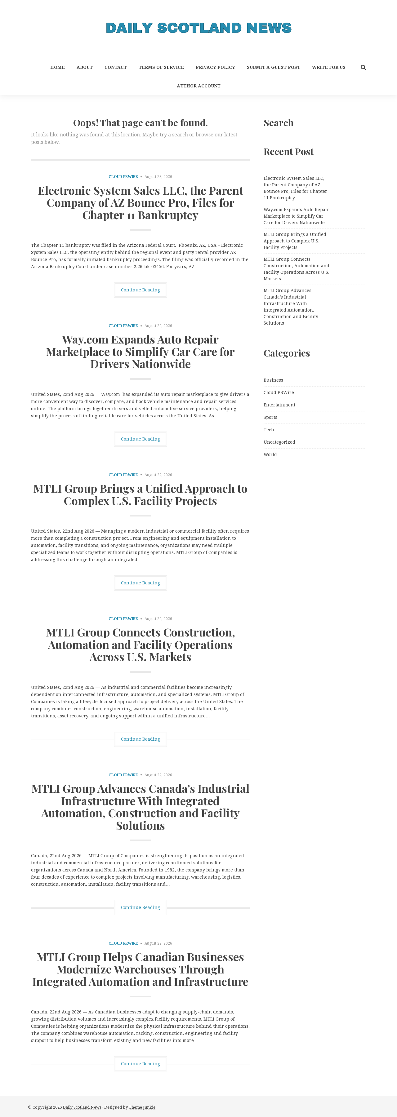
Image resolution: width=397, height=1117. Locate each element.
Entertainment (279, 404)
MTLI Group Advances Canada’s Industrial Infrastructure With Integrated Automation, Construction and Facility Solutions (140, 806)
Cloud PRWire (123, 177)
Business (273, 380)
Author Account (199, 85)
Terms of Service (161, 67)
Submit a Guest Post (273, 67)
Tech (269, 429)
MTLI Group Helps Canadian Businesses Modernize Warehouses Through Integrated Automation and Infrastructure (140, 968)
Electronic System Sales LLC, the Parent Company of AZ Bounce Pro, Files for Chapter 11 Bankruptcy (140, 202)
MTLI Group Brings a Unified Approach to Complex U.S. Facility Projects (140, 494)
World (270, 454)
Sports (270, 417)
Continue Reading (140, 289)
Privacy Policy (215, 67)
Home (57, 67)
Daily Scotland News (82, 1107)
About (85, 67)
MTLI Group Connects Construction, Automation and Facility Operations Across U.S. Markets (140, 644)
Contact (116, 67)
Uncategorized (279, 442)
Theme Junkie (142, 1107)
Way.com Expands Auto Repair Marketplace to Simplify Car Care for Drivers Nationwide (140, 351)
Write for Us (329, 67)
